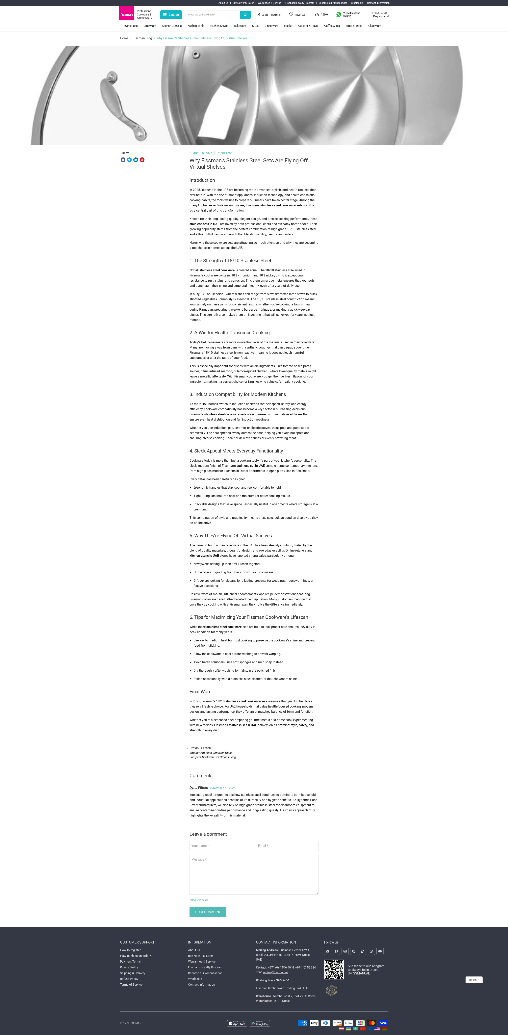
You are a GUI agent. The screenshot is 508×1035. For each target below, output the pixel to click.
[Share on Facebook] (123, 159)
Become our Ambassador (332, 3)
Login (265, 14)
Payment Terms (130, 961)
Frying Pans (131, 26)
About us (223, 3)
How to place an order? (135, 956)
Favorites (300, 14)
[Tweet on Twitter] (129, 159)
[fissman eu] (370, 1029)
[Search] (245, 15)
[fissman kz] (355, 1029)
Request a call (381, 16)
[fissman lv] (341, 1029)
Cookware (149, 26)
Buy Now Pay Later (243, 3)
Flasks (288, 26)
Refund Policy (129, 979)
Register (276, 14)
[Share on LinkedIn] (135, 159)
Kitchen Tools (196, 26)
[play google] (260, 1023)
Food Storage (354, 26)
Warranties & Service (269, 3)
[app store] (237, 1023)
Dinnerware (271, 26)
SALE (255, 26)
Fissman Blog (142, 38)
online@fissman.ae (275, 972)
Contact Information (378, 3)
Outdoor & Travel (308, 26)
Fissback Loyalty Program (299, 3)
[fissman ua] (348, 1029)
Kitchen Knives (219, 26)
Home (124, 38)
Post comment (208, 912)
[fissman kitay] (363, 1029)
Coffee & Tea (332, 26)
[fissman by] (384, 1029)
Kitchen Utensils (172, 26)
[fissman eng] (377, 1029)
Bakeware (240, 26)
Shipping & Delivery (132, 973)
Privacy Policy (129, 967)
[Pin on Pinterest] (142, 159)
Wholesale (357, 3)
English (472, 979)
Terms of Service (131, 984)
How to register (130, 950)
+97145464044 (377, 13)
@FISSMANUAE (359, 973)
